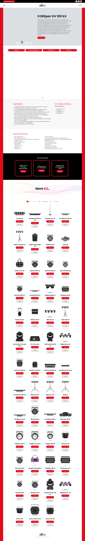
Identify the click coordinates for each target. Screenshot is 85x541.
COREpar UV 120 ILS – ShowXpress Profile (60, 167)
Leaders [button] (39, 201)
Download (23, 171)
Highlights (16, 50)
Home (4, 5)
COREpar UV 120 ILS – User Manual (41, 167)
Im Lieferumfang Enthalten (33, 50)
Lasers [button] (34, 201)
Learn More (19, 224)
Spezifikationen (51, 50)
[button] (80, 5)
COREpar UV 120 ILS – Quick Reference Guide (23, 167)
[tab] (17, 42)
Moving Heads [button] (45, 201)
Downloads (68, 50)
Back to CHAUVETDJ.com (9, 1)
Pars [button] (50, 201)
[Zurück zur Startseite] (42, 5)
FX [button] (30, 201)
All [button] (27, 201)
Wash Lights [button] (56, 201)
